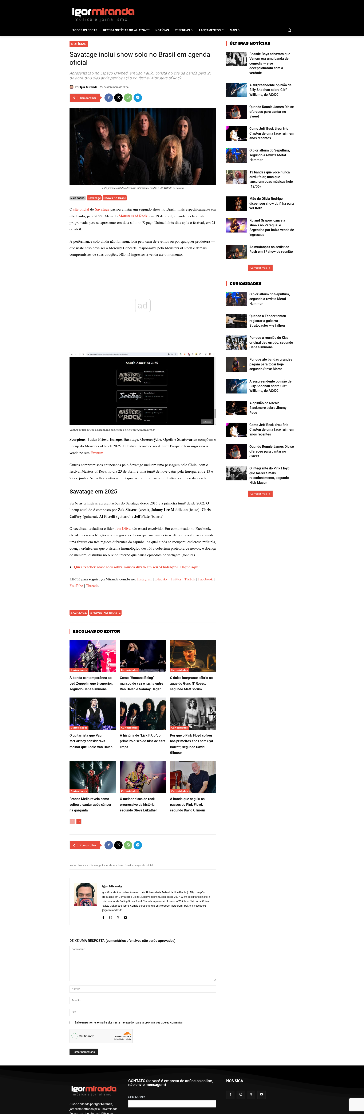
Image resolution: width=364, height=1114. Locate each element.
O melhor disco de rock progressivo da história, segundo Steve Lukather (138, 804)
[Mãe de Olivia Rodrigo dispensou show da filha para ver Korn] (236, 203)
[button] (289, 30)
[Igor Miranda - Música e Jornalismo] (103, 14)
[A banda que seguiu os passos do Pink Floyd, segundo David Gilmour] (193, 777)
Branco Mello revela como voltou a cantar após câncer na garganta (90, 804)
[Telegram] (138, 97)
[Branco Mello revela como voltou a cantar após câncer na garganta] (93, 777)
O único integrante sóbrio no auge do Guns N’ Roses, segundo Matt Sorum (191, 683)
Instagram (144, 578)
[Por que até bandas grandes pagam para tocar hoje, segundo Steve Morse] (236, 364)
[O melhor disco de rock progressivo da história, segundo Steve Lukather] (143, 777)
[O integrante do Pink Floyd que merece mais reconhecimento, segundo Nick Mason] (236, 473)
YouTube (76, 585)
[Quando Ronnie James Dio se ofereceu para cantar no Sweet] (236, 112)
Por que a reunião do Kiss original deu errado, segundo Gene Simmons (271, 342)
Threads (92, 585)
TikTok (189, 578)
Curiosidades (79, 670)
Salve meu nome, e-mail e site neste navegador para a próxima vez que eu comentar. (129, 1022)
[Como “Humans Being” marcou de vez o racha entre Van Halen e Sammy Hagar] (143, 656)
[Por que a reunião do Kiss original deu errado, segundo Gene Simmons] (236, 342)
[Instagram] (110, 917)
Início (73, 865)
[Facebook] (108, 97)
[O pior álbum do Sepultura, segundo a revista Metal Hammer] (236, 155)
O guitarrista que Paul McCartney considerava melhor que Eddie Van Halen (91, 741)
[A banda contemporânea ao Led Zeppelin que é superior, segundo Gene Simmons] (93, 656)
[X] (118, 97)
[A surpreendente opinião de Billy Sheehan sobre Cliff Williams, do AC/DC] (236, 90)
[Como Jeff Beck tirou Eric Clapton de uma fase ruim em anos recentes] (236, 133)
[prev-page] (72, 821)
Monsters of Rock (133, 216)
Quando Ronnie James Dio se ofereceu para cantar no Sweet (271, 111)
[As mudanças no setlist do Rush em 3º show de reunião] (236, 252)
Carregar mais (259, 267)
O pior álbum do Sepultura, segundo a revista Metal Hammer (269, 155)
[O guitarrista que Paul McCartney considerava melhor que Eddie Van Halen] (93, 714)
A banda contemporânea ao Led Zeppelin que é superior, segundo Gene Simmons (91, 683)
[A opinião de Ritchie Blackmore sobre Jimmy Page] (236, 408)
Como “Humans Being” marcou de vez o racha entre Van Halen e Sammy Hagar (141, 683)
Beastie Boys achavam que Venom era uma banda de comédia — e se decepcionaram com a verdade (269, 63)
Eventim (97, 452)
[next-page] (79, 821)
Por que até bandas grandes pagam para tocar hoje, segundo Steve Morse (270, 364)
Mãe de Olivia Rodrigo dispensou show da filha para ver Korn (271, 203)
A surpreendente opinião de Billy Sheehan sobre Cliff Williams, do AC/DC (270, 90)
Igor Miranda (89, 87)
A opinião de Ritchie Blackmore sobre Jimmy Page (267, 408)
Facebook (205, 578)
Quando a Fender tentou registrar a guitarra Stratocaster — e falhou (267, 320)
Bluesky (161, 578)
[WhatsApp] (128, 97)
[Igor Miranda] (72, 87)
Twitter (176, 578)
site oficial (81, 209)
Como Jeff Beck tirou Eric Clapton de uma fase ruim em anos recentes (271, 133)
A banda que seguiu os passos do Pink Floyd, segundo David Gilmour (187, 804)
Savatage (94, 198)
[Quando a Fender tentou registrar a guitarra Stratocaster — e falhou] (236, 321)
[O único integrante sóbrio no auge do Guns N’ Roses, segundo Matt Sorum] (193, 656)
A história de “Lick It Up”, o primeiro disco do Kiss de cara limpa (143, 741)
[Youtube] (125, 917)
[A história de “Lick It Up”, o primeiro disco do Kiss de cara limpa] (143, 714)
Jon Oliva (123, 528)
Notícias (78, 44)
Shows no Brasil (114, 198)
